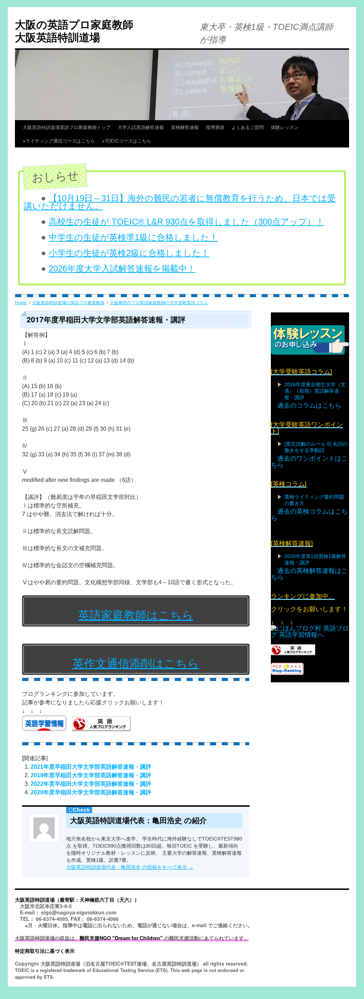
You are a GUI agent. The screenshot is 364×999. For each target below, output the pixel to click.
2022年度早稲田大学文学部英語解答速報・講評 (91, 784)
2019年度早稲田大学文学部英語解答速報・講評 (91, 775)
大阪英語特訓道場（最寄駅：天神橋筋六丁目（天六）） (77, 899)
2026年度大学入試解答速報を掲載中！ (122, 268)
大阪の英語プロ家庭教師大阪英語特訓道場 (74, 30)
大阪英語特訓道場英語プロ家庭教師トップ (67, 127)
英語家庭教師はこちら (135, 615)
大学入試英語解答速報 (141, 127)
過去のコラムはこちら (309, 405)
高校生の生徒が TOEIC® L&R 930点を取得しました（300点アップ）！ (186, 221)
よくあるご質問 (247, 127)
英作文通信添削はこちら (136, 663)
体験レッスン (285, 127)
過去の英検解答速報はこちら (309, 574)
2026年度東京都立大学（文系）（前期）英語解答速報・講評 (315, 391)
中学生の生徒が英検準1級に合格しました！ (133, 237)
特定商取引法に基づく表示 (45, 950)
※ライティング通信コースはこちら (59, 140)
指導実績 (215, 127)
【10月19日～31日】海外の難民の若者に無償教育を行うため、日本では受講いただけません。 (180, 202)
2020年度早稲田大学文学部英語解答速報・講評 (91, 792)
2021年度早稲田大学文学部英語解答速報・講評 (91, 767)
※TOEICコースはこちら (140, 140)
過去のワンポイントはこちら (309, 461)
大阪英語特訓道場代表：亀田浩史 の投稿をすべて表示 (129, 867)
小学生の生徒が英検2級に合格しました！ (129, 253)
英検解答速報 (185, 127)
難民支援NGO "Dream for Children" (121, 937)
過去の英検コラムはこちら (309, 514)
